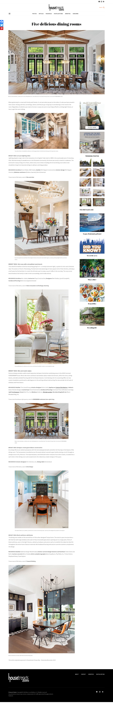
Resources (49, 13)
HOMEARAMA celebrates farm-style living (43, 399)
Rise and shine (30, 177)
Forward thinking (31, 561)
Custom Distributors (61, 387)
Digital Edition (100, 674)
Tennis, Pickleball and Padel (92, 234)
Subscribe (75, 13)
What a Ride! (92, 280)
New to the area (92, 256)
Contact (83, 674)
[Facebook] (1, 21)
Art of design (29, 467)
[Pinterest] (1, 28)
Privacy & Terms (12, 692)
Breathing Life (92, 328)
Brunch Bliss (92, 304)
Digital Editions (58, 13)
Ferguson (16, 392)
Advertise (67, 13)
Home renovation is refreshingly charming (37, 285)
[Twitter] (1, 25)
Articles (41, 13)
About (77, 674)
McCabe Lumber (47, 392)
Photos (34, 13)
